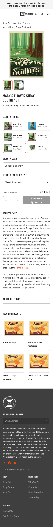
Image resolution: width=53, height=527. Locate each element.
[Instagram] (4, 462)
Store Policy (33, 497)
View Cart (7, 492)
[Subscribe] (46, 421)
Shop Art (7, 23)
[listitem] (14, 126)
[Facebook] (15, 462)
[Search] (36, 14)
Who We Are (34, 482)
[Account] (42, 14)
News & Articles (35, 492)
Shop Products (9, 487)
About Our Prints (11, 298)
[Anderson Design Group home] (26, 14)
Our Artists (33, 487)
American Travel (20, 23)
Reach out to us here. (31, 457)
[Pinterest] (9, 462)
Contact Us (8, 511)
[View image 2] (19, 85)
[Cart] (48, 14)
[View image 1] (8, 85)
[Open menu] (5, 14)
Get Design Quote (11, 516)
